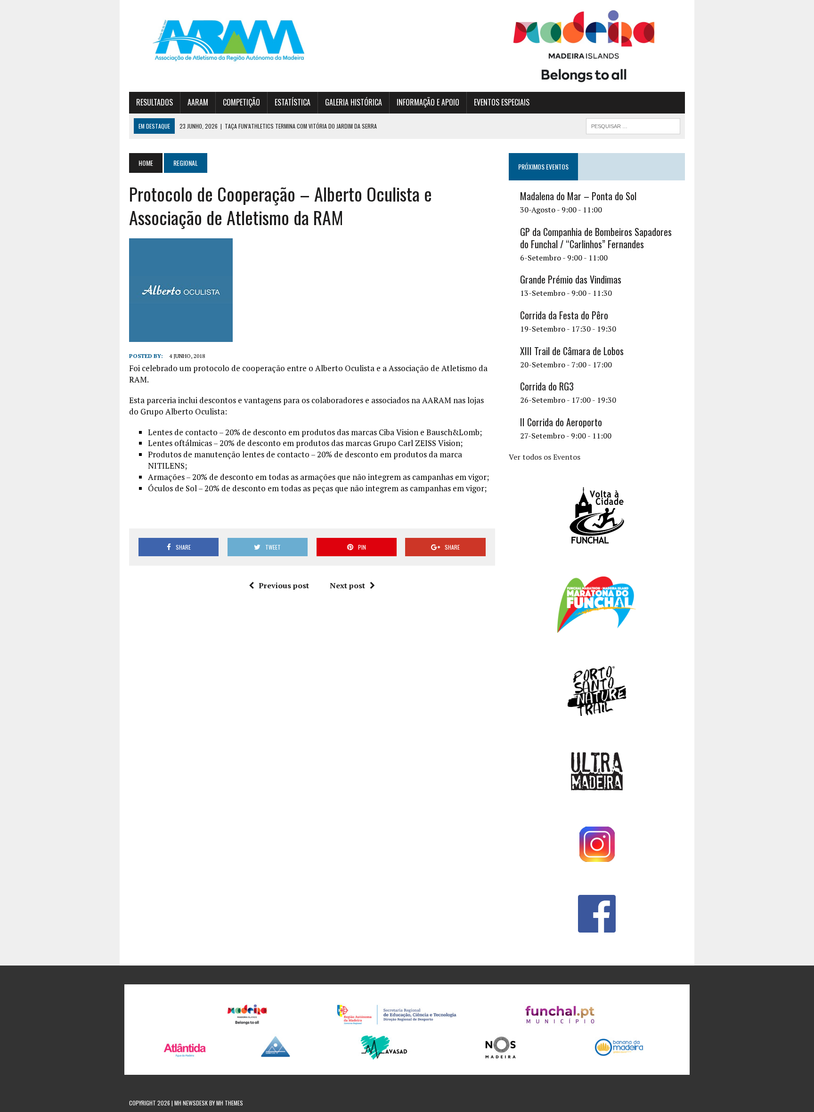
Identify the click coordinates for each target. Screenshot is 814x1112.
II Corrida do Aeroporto (561, 422)
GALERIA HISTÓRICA (353, 102)
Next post (347, 585)
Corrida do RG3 (547, 386)
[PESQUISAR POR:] (633, 124)
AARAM (197, 102)
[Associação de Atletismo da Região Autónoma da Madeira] (217, 40)
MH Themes (229, 1103)
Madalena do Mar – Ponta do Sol (578, 196)
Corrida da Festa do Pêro (564, 315)
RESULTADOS (154, 102)
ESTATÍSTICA (292, 102)
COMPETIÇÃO (241, 102)
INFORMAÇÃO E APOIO (428, 102)
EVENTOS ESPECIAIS (501, 102)
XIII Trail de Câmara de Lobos (572, 351)
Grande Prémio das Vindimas (570, 279)
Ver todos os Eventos (544, 457)
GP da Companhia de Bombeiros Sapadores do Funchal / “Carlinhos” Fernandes (596, 238)
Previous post (284, 585)
